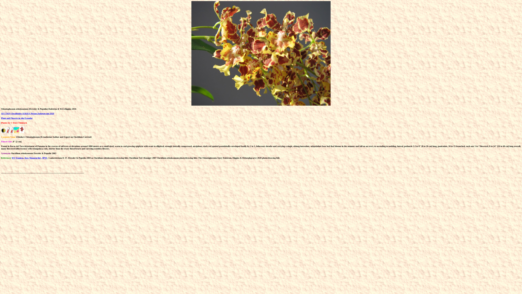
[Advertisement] (134, 167)
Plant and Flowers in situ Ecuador (17, 118)
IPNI (44, 158)
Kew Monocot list (33, 158)
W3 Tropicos (18, 158)
